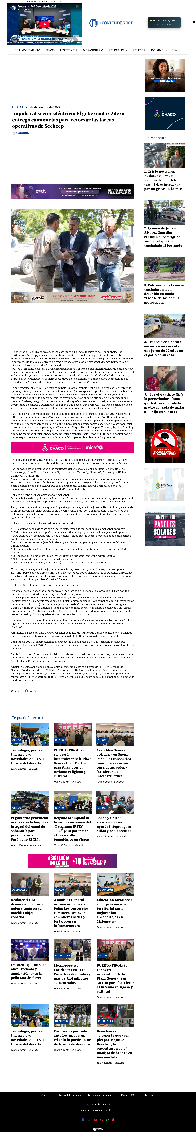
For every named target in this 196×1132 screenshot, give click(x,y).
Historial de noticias (69, 1095)
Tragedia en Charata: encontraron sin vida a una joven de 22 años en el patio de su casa (163, 348)
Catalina (22, 133)
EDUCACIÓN (105, 889)
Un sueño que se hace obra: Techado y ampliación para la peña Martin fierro (28, 971)
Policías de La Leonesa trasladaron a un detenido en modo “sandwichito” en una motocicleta (164, 294)
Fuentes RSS (127, 1095)
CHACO (50, 50)
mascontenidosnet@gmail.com (98, 1110)
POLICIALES (116, 50)
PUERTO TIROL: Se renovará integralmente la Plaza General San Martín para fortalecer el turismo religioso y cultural (72, 763)
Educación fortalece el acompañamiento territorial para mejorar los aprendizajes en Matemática (115, 911)
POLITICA (139, 50)
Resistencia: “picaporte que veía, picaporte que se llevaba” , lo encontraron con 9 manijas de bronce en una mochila (114, 1044)
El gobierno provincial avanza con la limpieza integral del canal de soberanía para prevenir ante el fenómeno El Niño (29, 829)
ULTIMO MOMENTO (27, 50)
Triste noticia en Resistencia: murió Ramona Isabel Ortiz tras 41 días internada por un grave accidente (163, 180)
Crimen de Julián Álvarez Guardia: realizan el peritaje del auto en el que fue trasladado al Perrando (163, 237)
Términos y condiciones (101, 1095)
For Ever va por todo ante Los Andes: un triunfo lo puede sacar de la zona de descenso (72, 1038)
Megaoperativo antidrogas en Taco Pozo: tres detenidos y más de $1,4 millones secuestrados (72, 974)
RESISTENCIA (68, 50)
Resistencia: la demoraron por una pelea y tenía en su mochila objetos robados (27, 909)
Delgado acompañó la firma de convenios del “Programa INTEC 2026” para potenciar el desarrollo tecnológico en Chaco (72, 829)
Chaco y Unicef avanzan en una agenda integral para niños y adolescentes (113, 824)
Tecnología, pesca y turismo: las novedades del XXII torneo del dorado (27, 756)
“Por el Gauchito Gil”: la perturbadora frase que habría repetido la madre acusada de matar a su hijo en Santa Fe (164, 403)
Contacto (46, 1095)
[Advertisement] (72, 77)
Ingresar (150, 1095)
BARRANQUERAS (92, 50)
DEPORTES (61, 1021)
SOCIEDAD (157, 50)
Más (174, 50)
